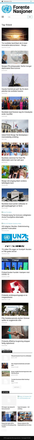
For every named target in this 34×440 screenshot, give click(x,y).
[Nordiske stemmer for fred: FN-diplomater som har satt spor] (17, 149)
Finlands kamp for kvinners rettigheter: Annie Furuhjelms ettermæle (16, 216)
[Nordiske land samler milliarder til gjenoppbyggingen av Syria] (17, 195)
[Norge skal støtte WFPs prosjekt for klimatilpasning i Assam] (9, 416)
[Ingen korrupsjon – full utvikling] (25, 401)
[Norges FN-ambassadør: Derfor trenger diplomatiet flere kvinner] (17, 57)
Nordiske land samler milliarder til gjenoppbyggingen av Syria (14, 205)
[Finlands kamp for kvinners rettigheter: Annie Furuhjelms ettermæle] (17, 212)
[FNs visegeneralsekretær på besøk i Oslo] (5, 366)
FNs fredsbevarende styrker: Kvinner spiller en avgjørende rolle (15, 319)
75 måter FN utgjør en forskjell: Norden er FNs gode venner (16, 250)
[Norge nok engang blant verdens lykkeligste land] (17, 172)
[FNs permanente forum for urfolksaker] (6, 358)
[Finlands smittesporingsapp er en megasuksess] (17, 286)
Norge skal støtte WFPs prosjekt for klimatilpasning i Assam (9, 425)
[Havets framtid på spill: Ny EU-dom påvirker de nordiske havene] (17, 80)
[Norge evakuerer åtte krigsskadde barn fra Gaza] (25, 416)
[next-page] (3, 349)
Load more (16, 387)
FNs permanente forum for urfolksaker (21, 355)
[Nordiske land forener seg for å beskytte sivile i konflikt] (17, 103)
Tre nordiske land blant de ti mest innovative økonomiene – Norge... (15, 44)
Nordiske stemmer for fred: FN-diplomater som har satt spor (13, 159)
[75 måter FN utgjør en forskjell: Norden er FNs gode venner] (17, 240)
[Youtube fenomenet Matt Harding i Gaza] (6, 381)
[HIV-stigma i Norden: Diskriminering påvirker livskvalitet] (17, 223)
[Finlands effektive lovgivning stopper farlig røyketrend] (17, 332)
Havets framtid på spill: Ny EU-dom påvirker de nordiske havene (15, 90)
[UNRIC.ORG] (17, 9)
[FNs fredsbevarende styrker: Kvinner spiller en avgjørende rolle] (17, 309)
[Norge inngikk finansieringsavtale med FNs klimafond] (6, 373)
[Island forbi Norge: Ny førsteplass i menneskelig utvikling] (17, 126)
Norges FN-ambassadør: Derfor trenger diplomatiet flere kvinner (17, 67)
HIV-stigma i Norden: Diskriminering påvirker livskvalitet (15, 227)
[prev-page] (3, 430)
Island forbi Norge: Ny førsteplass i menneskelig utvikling (15, 136)
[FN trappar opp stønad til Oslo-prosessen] (9, 401)
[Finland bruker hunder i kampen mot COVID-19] (17, 263)
